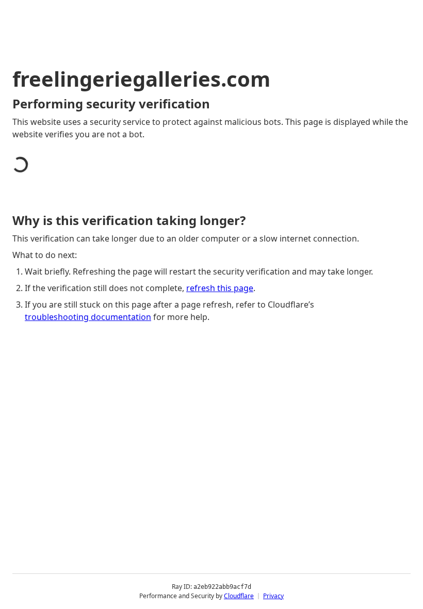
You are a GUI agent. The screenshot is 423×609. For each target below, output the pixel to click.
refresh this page (219, 288)
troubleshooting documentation (88, 317)
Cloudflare (239, 595)
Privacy (273, 595)
